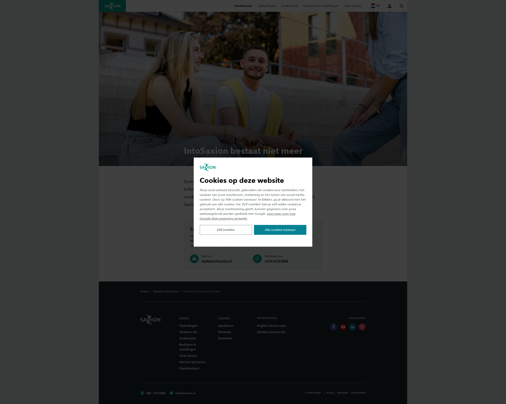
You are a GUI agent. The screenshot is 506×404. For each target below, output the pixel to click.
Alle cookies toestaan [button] (280, 230)
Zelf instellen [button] (226, 230)
